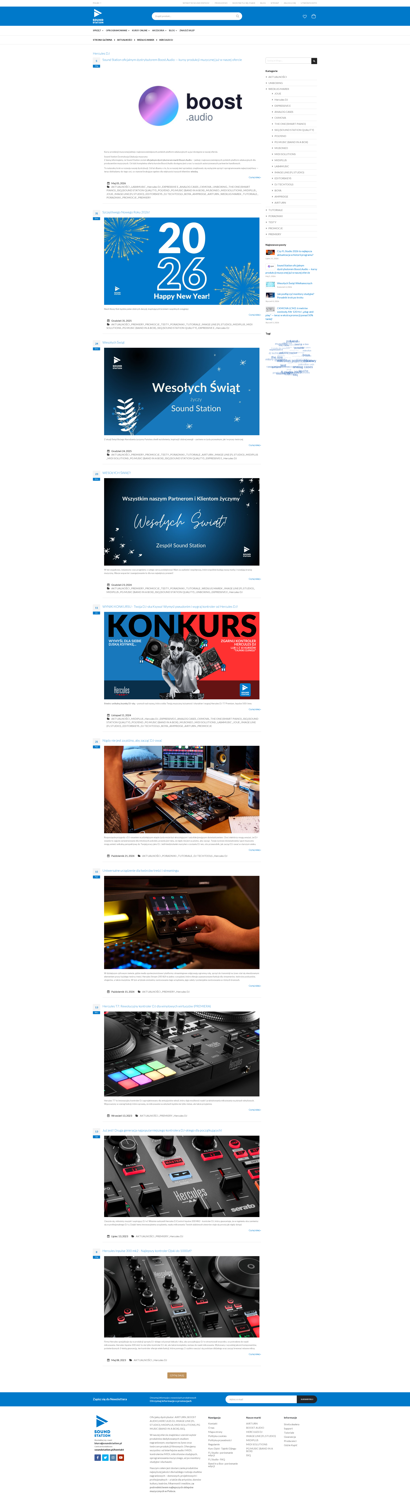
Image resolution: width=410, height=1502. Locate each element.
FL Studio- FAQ (216, 1459)
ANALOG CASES (189, 186)
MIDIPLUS (249, 190)
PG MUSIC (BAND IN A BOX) (188, 190)
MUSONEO (212, 190)
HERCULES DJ (254, 1431)
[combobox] (197, 16)
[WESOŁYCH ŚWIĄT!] (181, 565)
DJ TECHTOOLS (173, 193)
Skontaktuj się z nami (243, 3)
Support (288, 1428)
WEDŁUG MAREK (145, 40)
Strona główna (102, 40)
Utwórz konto (309, 3)
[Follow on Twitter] (105, 1457)
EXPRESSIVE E (170, 186)
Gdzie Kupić (290, 1445)
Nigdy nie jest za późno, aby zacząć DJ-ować (132, 740)
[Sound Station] (98, 16)
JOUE (110, 193)
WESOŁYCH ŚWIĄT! (116, 473)
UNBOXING (220, 186)
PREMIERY (144, 197)
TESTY (165, 324)
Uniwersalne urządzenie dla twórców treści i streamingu (140, 870)
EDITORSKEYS (154, 193)
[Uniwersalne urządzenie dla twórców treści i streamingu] (181, 968)
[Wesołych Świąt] (181, 434)
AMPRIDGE (199, 193)
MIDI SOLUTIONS (231, 190)
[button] (305, 16)
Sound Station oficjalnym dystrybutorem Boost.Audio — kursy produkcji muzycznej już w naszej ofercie (172, 60)
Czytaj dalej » (255, 177)
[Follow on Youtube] (121, 1457)
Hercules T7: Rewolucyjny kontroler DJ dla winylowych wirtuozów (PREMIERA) (156, 1006)
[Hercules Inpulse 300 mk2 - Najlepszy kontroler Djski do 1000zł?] (181, 1336)
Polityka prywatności (220, 1440)
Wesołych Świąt (113, 342)
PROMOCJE (129, 197)
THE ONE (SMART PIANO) (226, 718)
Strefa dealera (291, 1424)
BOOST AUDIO (255, 1427)
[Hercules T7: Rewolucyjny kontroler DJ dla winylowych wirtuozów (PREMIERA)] (181, 1095)
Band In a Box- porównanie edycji (223, 1465)
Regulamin (214, 1444)
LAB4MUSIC (138, 186)
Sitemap (275, 3)
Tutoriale (289, 1432)
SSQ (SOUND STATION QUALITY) (136, 190)
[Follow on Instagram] (113, 1457)
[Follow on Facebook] (97, 1457)
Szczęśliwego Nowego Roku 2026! (126, 212)
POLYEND (164, 190)
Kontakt (212, 1423)
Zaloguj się (290, 3)
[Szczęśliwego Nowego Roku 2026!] (181, 304)
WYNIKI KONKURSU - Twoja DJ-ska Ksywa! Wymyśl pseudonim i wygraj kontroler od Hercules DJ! (170, 606)
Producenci (221, 3)
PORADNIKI (114, 197)
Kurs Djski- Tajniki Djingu (222, 1448)
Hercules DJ (154, 186)
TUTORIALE (250, 193)
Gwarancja (290, 1436)
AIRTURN (213, 193)
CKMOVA (205, 186)
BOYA (187, 193)
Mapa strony (215, 1431)
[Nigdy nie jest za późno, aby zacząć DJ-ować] (181, 832)
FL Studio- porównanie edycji (220, 1454)
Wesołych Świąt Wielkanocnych (294, 283)
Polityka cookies (217, 1435)
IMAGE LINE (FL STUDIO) (129, 193)
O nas (211, 1427)
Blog (263, 3)
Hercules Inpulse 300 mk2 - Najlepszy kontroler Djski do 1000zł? (146, 1251)
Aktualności (124, 40)
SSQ (248, 1455)
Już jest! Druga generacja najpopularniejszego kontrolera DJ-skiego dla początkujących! (162, 1130)
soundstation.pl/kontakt (109, 1449)
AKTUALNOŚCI (120, 186)
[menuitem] (99, 30)
